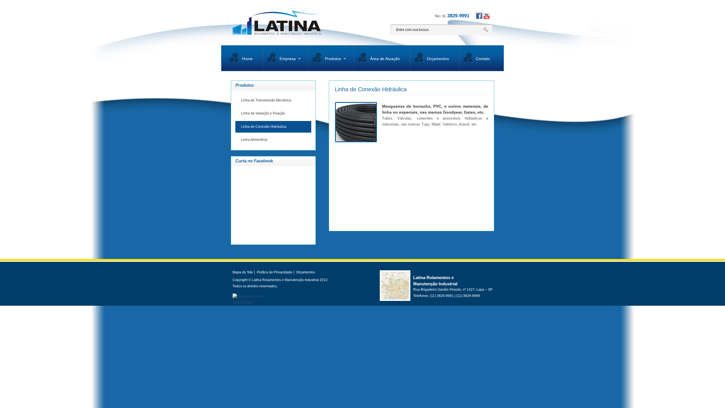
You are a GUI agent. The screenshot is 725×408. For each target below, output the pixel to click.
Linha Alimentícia (254, 140)
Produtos (326, 60)
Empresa (281, 60)
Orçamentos (438, 58)
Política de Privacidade (274, 272)
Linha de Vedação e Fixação (263, 113)
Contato (483, 58)
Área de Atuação (385, 58)
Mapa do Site (243, 272)
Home (247, 58)
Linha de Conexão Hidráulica (263, 127)
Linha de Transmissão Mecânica (266, 100)
